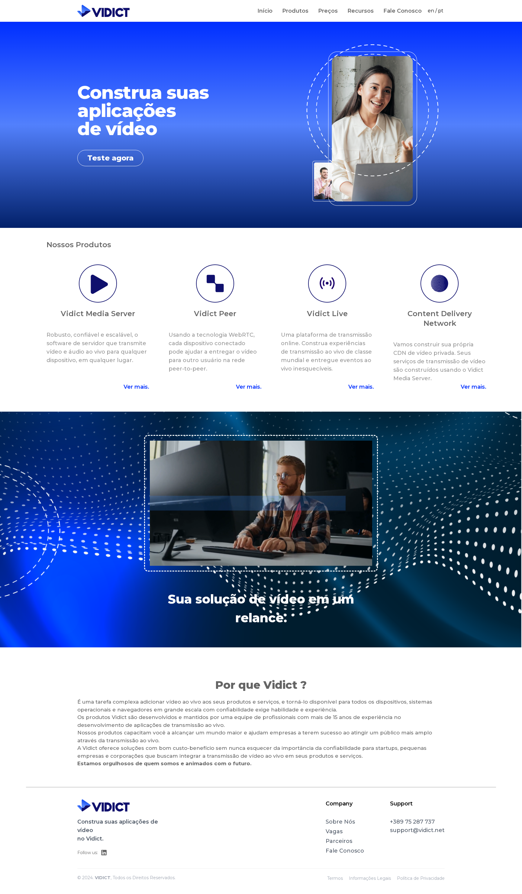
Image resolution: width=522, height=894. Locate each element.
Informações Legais (370, 878)
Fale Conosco (345, 850)
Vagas (334, 831)
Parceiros (339, 841)
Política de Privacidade (421, 878)
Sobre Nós (340, 821)
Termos (335, 878)
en (431, 11)
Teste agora (110, 158)
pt (440, 11)
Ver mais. (136, 387)
